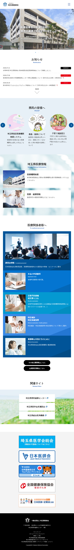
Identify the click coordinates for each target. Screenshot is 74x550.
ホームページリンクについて (37, 533)
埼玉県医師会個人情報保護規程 (37, 537)
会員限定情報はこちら (37, 368)
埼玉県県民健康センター (36, 398)
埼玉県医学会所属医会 (36, 407)
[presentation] (2, 125)
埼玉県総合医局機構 (36, 415)
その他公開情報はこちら (37, 362)
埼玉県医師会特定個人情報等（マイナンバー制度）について (37, 541)
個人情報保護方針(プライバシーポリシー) (37, 539)
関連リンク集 (37, 535)
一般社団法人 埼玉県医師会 (40, 520)
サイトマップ (37, 532)
